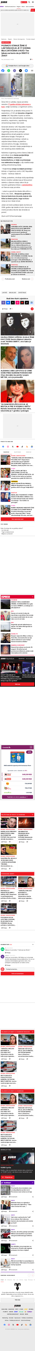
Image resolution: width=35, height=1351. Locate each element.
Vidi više (17, 1300)
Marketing (5, 1318)
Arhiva (6, 1320)
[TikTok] (27, 302)
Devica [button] (21, 1279)
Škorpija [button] (30, 1279)
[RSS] (27, 446)
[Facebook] (8, 302)
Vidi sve (17, 684)
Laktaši (4, 292)
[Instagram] (17, 302)
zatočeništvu (27, 185)
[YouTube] (22, 302)
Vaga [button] (25, 1279)
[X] (13, 302)
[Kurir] (3, 2)
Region (10, 39)
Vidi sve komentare (17, 973)
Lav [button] (17, 1279)
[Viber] (3, 302)
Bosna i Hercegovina (19, 39)
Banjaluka (12, 292)
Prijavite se (8, 1177)
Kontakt (11, 1318)
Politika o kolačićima (27, 1318)
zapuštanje (22, 292)
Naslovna (3, 39)
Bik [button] (5, 1279)
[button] (31, 59)
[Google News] (32, 302)
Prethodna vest (10, 279)
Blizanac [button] (9, 1279)
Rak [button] (14, 1279)
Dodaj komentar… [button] (12, 969)
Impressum (17, 1318)
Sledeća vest (26, 279)
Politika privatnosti (15, 1320)
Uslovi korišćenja (25, 1320)
